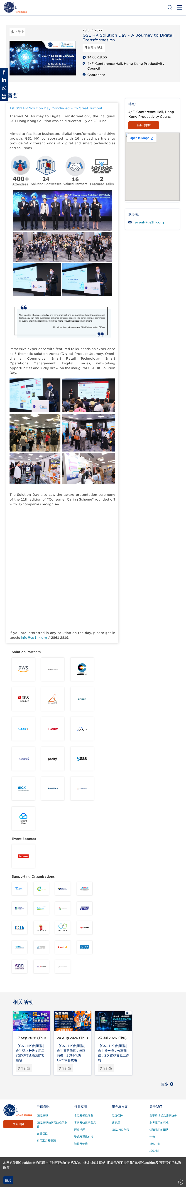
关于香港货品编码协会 (163, 1115)
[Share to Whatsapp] (4, 88)
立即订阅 (18, 1124)
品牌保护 (117, 1115)
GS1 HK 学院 (120, 1129)
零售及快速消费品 (85, 1122)
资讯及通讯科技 (83, 1136)
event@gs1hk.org (149, 222)
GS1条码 (42, 1115)
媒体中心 (154, 1143)
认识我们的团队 (159, 1129)
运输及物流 (81, 1143)
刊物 (152, 1136)
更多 (164, 1084)
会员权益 (42, 1133)
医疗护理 (79, 1129)
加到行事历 (144, 125)
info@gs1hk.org (34, 637)
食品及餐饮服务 (83, 1115)
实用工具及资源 (46, 1140)
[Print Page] (4, 96)
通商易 (116, 1122)
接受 (8, 1180)
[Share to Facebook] (4, 72)
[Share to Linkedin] (4, 80)
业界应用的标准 (159, 1122)
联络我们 (154, 1150)
